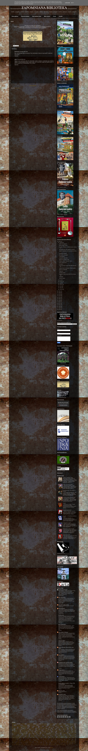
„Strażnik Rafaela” (62, 278)
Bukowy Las (14, 735)
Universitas (72, 734)
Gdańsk (69, 730)
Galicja (20, 734)
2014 (59, 307)
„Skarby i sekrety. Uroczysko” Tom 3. (65, 261)
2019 (59, 300)
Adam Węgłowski (53, 737)
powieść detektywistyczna (62, 728)
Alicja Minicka (48, 741)
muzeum (64, 727)
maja (60, 283)
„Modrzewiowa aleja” (66, 534)
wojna (37, 723)
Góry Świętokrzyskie (45, 732)
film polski (21, 738)
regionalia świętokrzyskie (60, 725)
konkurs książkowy (52, 733)
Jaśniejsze (60, 605)
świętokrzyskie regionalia (33, 738)
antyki (16, 59)
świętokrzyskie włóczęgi (62, 589)
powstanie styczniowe (17, 733)
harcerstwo (58, 734)
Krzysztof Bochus (55, 740)
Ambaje (28, 739)
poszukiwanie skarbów (61, 736)
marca (60, 286)
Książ (60, 740)
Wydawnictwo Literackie (41, 728)
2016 (59, 304)
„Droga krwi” (61, 271)
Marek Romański (24, 731)
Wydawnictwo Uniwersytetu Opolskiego (63, 735)
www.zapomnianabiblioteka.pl (62, 704)
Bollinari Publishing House (62, 741)
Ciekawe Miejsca (42, 725)
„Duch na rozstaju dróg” (63, 269)
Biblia (39, 738)
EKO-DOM (64, 737)
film (54, 729)
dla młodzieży (14, 727)
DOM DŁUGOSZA (61, 608)
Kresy (70, 726)
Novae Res (71, 725)
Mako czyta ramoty (61, 597)
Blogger (51, 747)
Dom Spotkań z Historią (72, 741)
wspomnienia (14, 728)
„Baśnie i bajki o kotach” (63, 245)
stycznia (61, 289)
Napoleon (67, 734)
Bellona (66, 729)
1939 (71, 739)
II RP (73, 728)
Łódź (28, 733)
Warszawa (52, 723)
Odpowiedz (16, 55)
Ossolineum (40, 734)
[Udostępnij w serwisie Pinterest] (18, 45)
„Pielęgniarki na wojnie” (67, 522)
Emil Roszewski (27, 737)
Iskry (37, 729)
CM (62, 723)
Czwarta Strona (18, 729)
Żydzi (59, 733)
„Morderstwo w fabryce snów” (64, 259)
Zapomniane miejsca (72, 732)
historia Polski (30, 723)
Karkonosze (32, 740)
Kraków (31, 726)
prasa (57, 729)
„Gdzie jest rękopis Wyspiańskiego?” (69, 497)
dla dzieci (46, 729)
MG (73, 726)
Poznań (55, 727)
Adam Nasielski (63, 730)
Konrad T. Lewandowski (71, 738)
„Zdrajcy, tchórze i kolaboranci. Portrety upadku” (67, 268)
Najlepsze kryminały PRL (44, 727)
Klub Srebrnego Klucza (39, 740)
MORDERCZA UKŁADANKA (63, 663)
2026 (59, 241)
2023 (59, 294)
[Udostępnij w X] (16, 45)
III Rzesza (51, 738)
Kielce (51, 729)
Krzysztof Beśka (32, 736)
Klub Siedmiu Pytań (36, 16)
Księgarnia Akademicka (41, 736)
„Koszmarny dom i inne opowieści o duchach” (67, 249)
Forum (54, 16)
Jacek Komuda (25, 734)
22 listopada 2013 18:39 (23, 51)
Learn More (67, 2)
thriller (27, 736)
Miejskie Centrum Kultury (62, 691)
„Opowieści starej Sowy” (62, 677)
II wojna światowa (70, 723)
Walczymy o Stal (61, 690)
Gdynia (50, 739)
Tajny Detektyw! (61, 654)
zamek (41, 729)
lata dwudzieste (25, 727)
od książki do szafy (62, 694)
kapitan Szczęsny (60, 731)
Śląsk (32, 733)
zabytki (50, 725)
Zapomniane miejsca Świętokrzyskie (24, 741)
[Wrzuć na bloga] (14, 45)
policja (24, 733)
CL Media (40, 739)
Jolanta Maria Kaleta (47, 731)
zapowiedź (30, 732)
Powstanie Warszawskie (16, 732)
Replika (18, 725)
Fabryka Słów (36, 733)
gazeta (70, 729)
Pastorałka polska (61, 685)
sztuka (31, 727)
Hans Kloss (27, 740)
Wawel (22, 737)
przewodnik (20, 728)
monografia (36, 727)
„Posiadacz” (61, 264)
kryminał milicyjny (32, 728)
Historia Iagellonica (45, 738)
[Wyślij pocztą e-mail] (13, 45)
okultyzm (25, 738)
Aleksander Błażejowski (71, 736)
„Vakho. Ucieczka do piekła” (68, 484)
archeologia (24, 732)
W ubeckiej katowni (61, 641)
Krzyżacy (19, 735)
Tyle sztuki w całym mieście (63, 604)
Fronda (69, 727)
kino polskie (58, 739)
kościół (63, 739)
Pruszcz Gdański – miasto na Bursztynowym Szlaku (66, 590)
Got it (72, 2)
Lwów (73, 730)
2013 (59, 309)
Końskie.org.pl (61, 615)
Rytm (32, 737)
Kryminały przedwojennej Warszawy (19, 726)
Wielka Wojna (14, 739)
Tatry (47, 736)
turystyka (49, 728)
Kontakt (60, 16)
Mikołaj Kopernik (68, 740)
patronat (36, 726)
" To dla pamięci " (61, 676)
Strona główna (15, 16)
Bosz (74, 739)
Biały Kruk (36, 739)
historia (14, 724)
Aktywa (35, 741)
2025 (59, 291)
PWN (13, 731)
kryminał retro (44, 723)
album (51, 727)
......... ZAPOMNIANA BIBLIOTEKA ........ (44, 8)
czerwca (60, 281)
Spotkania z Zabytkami (25, 730)
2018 (59, 301)
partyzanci (67, 739)
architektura (39, 730)
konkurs (24, 735)
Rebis (30, 731)
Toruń (71, 737)
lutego (60, 287)
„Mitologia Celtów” (62, 272)
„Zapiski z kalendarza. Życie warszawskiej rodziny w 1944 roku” (69, 478)
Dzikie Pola (15, 734)
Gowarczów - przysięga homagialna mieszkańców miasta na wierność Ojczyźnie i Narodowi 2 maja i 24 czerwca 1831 (66, 617)
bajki (19, 739)
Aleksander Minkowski (41, 741)
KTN (13, 729)
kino (33, 731)
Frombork (22, 740)
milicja (73, 727)
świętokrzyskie (33, 725)
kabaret (54, 736)
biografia (58, 726)
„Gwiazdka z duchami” (63, 253)
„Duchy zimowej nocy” (63, 262)
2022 (59, 295)
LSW (63, 740)
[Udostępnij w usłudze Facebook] (17, 45)
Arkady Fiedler (54, 741)
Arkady (32, 739)
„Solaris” (64, 503)
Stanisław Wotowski (64, 733)
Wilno (37, 735)
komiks (60, 727)
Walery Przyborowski (55, 730)
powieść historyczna (51, 726)
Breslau (38, 732)
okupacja (47, 737)
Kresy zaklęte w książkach (63, 632)
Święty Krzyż (23, 739)
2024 (59, 292)
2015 (59, 306)
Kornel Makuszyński (48, 740)
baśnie (51, 736)
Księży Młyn (32, 735)
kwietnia (60, 284)
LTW (45, 726)
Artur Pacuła (52, 732)
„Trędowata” (61, 276)
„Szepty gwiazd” (62, 256)
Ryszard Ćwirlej (64, 732)
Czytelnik (58, 732)
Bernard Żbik (59, 737)
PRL (58, 723)
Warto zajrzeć (47, 16)
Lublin (54, 739)
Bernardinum (33, 730)
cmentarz (41, 735)
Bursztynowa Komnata (15, 740)
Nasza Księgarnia (33, 734)
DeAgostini (45, 739)
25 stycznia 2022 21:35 (21, 59)
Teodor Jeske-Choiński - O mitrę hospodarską (65, 598)
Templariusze (14, 741)
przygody (25, 725)
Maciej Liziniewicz (44, 733)
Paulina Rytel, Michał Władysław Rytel (64, 625)
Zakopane (39, 737)
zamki (70, 728)
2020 (59, 298)
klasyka (25, 728)
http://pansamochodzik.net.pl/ (32, 29)
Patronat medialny (25, 16)
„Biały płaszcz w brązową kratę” (68, 528)
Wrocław (74, 729)
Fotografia (53, 735)
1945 (32, 741)
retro (13, 725)
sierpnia (60, 242)
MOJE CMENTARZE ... (62, 624)
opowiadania (33, 729)
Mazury (54, 731)
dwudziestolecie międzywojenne (49, 734)
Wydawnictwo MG (73, 733)
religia (41, 726)
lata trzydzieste (65, 726)
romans (66, 731)
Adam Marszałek (39, 731)
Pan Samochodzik (26, 729)
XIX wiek (23, 736)
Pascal (74, 740)
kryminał (22, 723)
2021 (59, 297)
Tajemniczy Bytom (61, 640)
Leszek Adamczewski (15, 737)
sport (27, 735)
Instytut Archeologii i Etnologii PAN (60, 738)
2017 (59, 303)
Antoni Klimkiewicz (61, 649)
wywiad (61, 729)
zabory (63, 734)
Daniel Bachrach (47, 735)
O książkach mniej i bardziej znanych (65, 662)
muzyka (43, 737)
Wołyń (35, 737)
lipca (60, 280)
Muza (68, 737)
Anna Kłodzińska (16, 730)
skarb (20, 727)
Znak (34, 732)
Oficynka (54, 728)
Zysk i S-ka (18, 731)
